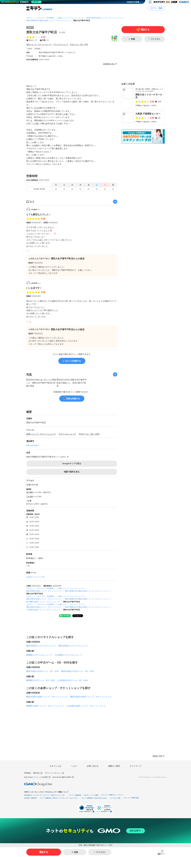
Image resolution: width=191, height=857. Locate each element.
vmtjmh (35, 209)
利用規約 (27, 773)
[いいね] (27, 251)
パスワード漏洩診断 (75, 795)
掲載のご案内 (114, 766)
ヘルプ (74, 766)
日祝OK (29, 48)
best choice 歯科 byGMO (62, 777)
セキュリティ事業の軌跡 (131, 798)
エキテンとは (55, 766)
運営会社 (36, 773)
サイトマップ (136, 766)
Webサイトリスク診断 (91, 795)
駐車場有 (37, 48)
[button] (161, 852)
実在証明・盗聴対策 (30, 798)
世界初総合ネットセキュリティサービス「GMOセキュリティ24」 (45, 795)
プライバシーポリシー (52, 773)
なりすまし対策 (115, 798)
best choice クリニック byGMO (36, 777)
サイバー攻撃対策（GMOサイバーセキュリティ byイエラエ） (59, 798)
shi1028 (36, 283)
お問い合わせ (92, 766)
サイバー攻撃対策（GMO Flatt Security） (95, 798)
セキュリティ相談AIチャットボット (112, 795)
